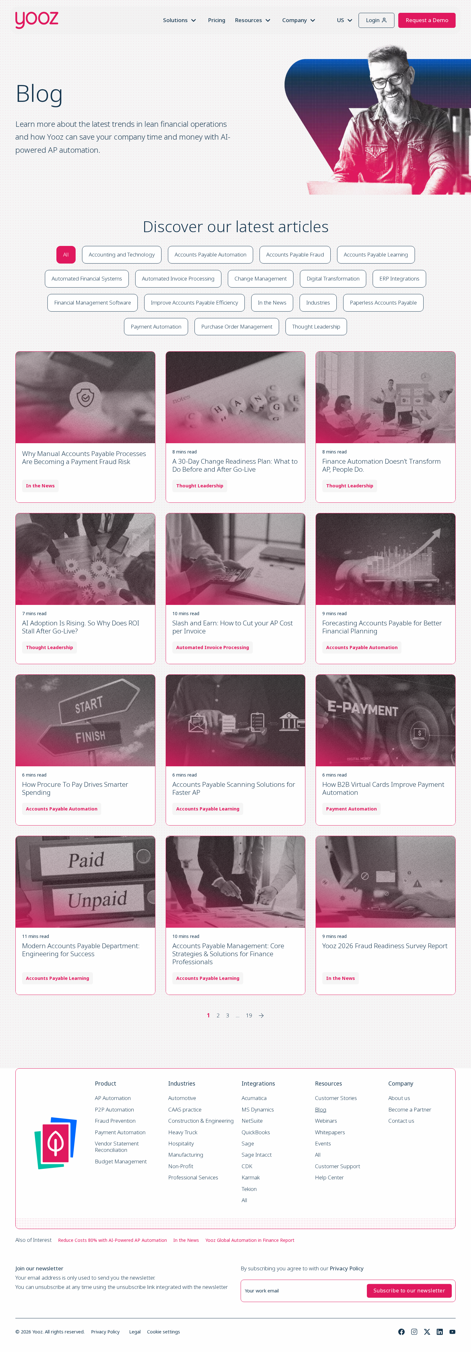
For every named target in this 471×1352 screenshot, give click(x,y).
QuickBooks (256, 1132)
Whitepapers (330, 1132)
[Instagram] (414, 1332)
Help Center (329, 1177)
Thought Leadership (316, 326)
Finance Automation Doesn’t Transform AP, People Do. (381, 465)
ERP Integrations (399, 278)
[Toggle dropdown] (193, 20)
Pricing (216, 20)
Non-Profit (180, 1166)
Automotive (182, 1098)
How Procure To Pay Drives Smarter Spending (75, 788)
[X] (427, 1332)
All (66, 254)
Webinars (326, 1121)
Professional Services (193, 1177)
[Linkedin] (440, 1332)
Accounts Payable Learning (376, 254)
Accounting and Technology (122, 254)
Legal (135, 1332)
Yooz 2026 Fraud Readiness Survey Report (385, 945)
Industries (318, 302)
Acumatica (254, 1098)
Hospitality (181, 1143)
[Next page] (261, 1015)
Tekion (249, 1189)
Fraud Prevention (115, 1121)
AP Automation (113, 1098)
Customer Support (337, 1166)
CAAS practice (185, 1109)
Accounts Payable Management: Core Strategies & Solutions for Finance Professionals (228, 953)
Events (323, 1143)
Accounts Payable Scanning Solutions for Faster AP (233, 788)
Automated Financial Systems (87, 278)
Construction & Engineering (201, 1121)
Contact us (401, 1121)
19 (249, 1015)
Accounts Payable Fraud (295, 254)
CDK (247, 1166)
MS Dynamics (258, 1109)
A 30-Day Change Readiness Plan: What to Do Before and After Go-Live (235, 465)
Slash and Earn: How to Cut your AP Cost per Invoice (232, 626)
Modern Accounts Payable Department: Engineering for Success (81, 949)
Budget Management (121, 1161)
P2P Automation (114, 1109)
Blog (320, 1109)
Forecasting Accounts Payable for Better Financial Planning (382, 626)
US (340, 20)
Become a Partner (409, 1109)
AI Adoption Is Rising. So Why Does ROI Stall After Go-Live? (80, 626)
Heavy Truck (182, 1132)
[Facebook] (401, 1332)
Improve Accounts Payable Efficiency (194, 302)
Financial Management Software (92, 302)
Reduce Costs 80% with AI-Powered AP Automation (112, 1240)
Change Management (261, 278)
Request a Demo (427, 20)
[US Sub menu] (350, 20)
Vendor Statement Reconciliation (117, 1146)
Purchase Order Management (236, 326)
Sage (248, 1143)
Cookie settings (163, 1332)
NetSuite (252, 1121)
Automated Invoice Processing (178, 278)
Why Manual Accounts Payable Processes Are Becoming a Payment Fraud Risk (84, 457)
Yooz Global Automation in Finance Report (249, 1240)
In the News (272, 302)
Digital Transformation (333, 278)
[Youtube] (452, 1332)
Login (373, 20)
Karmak (251, 1177)
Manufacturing (185, 1155)
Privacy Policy (105, 1332)
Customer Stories (336, 1098)
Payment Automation (156, 326)
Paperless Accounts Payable (383, 302)
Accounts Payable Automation (210, 254)
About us (399, 1098)
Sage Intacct (257, 1155)
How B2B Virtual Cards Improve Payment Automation (383, 788)
